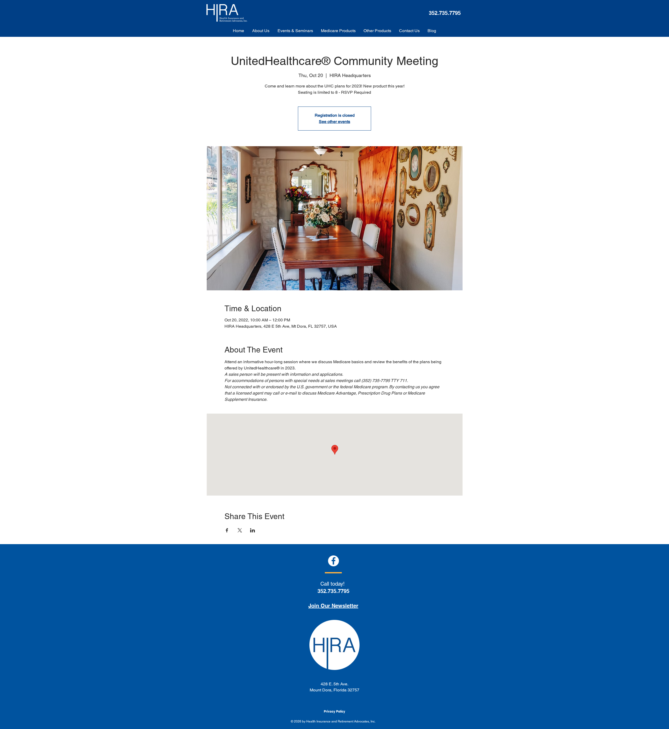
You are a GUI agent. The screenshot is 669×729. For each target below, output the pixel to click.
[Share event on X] (239, 530)
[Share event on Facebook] (226, 530)
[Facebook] (333, 560)
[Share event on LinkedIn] (252, 530)
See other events (334, 121)
